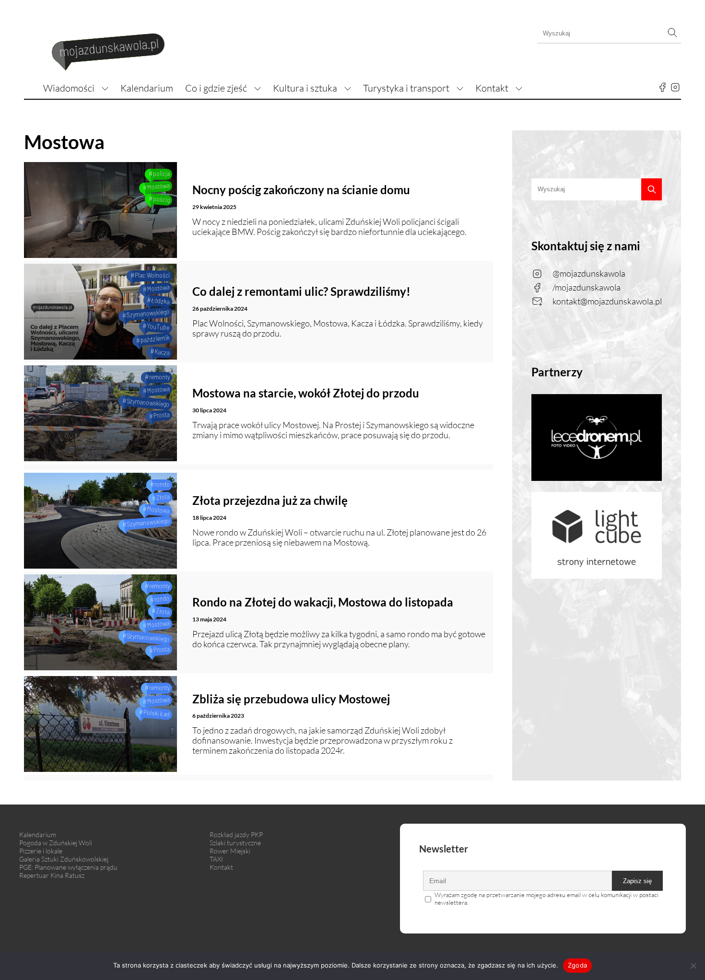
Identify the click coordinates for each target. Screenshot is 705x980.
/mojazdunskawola (586, 287)
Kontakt (491, 88)
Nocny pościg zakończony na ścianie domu (301, 190)
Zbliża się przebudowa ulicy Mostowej (291, 699)
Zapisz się (637, 881)
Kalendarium (146, 88)
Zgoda (577, 965)
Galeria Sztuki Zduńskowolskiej (63, 859)
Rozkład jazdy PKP (236, 834)
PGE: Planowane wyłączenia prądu (68, 867)
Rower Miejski (230, 851)
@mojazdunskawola (588, 273)
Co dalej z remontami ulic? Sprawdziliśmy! (301, 291)
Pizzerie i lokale (40, 851)
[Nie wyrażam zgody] (693, 965)
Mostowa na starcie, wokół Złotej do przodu (305, 393)
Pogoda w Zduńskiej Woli (55, 843)
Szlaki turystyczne (235, 843)
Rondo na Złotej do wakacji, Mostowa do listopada (322, 602)
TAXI (216, 859)
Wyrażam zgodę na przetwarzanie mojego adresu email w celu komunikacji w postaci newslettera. (546, 898)
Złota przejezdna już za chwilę (270, 500)
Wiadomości (68, 88)
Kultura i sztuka (305, 88)
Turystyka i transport (406, 88)
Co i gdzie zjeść (216, 88)
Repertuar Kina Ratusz (51, 875)
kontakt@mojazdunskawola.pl (607, 301)
